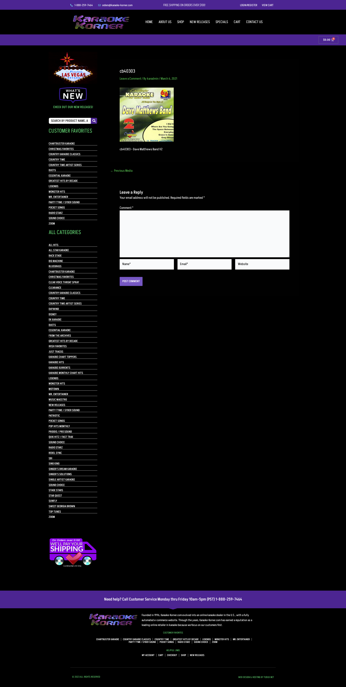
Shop (180, 22)
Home (149, 22)
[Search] (94, 121)
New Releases (200, 22)
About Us (165, 22)
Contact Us (254, 22)
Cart (237, 22)
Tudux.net (269, 677)
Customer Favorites (173, 632)
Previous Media (121, 170)
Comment (126, 208)
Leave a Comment (130, 78)
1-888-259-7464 (229, 599)
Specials (222, 22)
